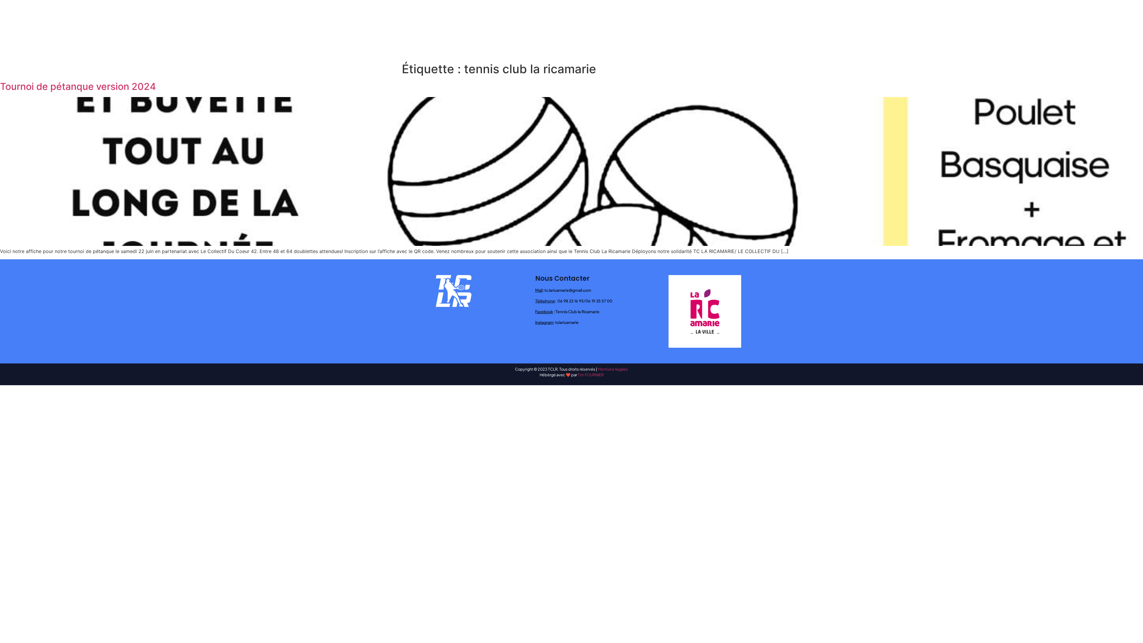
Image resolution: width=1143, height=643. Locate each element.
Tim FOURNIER (591, 374)
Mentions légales (613, 369)
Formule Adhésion (738, 29)
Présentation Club (527, 29)
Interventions (622, 29)
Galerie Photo (697, 29)
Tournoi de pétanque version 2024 (78, 86)
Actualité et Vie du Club (577, 29)
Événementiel (659, 29)
